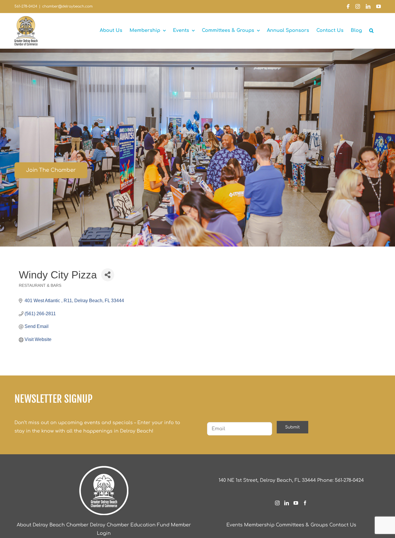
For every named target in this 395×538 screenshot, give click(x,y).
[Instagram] (277, 503)
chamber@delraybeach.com (67, 6)
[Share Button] (107, 274)
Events (234, 525)
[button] (371, 30)
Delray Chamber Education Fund (129, 525)
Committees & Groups (302, 525)
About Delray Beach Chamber (52, 525)
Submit (292, 427)
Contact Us (342, 525)
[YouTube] (296, 503)
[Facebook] (305, 503)
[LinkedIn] (286, 503)
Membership (259, 525)
